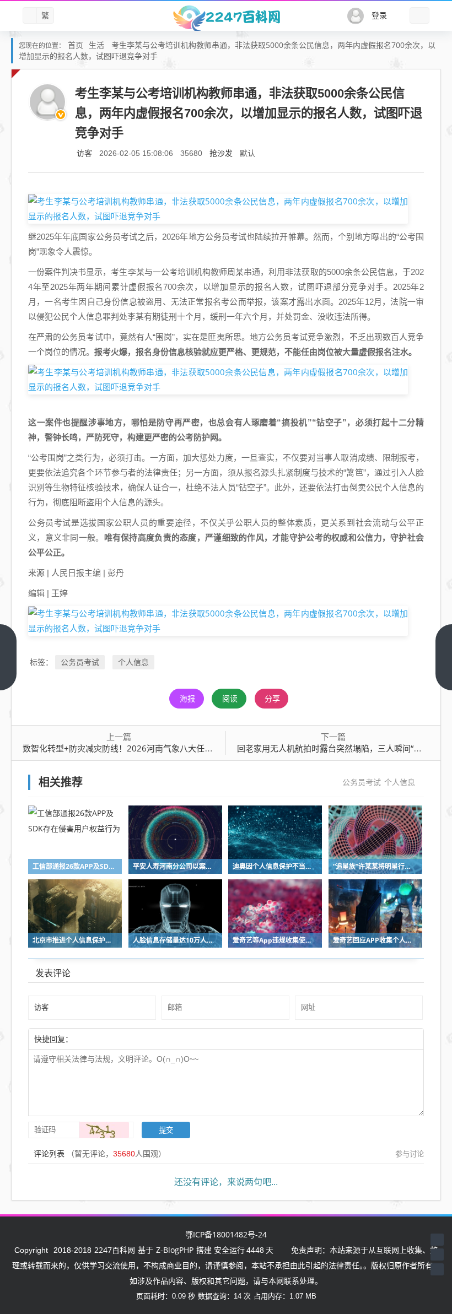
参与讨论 (409, 1154)
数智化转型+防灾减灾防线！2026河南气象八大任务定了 (126, 748)
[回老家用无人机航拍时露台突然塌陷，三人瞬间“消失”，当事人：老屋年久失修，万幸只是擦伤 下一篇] (443, 657)
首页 (75, 45)
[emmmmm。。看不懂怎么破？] (103, 1038)
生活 (96, 45)
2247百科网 (114, 1250)
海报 (187, 698)
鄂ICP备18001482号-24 (226, 1234)
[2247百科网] (226, 18)
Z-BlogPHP (174, 1250)
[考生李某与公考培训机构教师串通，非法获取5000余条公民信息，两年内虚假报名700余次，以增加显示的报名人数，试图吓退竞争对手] (218, 207)
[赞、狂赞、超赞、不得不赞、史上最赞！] (108, 1038)
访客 (84, 153)
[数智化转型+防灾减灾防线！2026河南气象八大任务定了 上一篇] (8, 657)
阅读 (230, 698)
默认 (247, 153)
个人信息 (133, 662)
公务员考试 (80, 662)
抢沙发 (221, 153)
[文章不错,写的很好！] (97, 1038)
